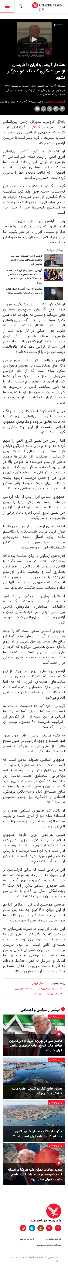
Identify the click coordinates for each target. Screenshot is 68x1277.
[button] (34, 39)
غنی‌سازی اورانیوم (54, 994)
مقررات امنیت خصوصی (49, 1245)
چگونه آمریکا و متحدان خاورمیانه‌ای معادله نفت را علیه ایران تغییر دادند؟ (37, 1134)
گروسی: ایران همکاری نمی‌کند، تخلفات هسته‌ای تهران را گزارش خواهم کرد (26, 260)
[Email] (43, 109)
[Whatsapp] (56, 109)
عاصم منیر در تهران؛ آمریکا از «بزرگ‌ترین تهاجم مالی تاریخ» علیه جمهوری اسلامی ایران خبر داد (35, 1046)
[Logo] (58, 25)
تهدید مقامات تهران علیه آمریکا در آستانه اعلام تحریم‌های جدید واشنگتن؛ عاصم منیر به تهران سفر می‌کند (34, 1174)
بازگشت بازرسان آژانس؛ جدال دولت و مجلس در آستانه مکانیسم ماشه (24, 291)
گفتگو (34, 127)
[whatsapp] (23, 1228)
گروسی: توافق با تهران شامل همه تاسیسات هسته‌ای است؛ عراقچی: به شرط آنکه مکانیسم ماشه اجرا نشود (24, 277)
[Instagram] (40, 1228)
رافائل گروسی (37, 983)
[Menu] (7, 6)
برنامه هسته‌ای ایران (24, 988)
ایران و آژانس (36, 994)
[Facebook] (62, 109)
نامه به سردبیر (26, 1239)
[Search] (21, 6)
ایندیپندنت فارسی (54, 101)
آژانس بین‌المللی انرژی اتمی (50, 988)
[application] (34, 39)
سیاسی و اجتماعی (34, 1010)
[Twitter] (50, 109)
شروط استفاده (53, 1239)
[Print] (37, 109)
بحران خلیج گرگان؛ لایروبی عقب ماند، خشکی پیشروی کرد (37, 1091)
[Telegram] (32, 1228)
